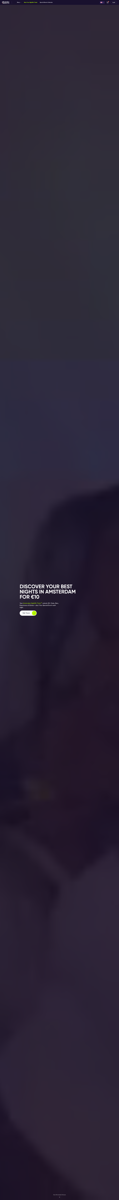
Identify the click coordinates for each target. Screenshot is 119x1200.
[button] (28, 613)
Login (113, 2)
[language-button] (102, 2)
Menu (18, 2)
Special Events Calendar (46, 2)
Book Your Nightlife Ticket (30, 2)
